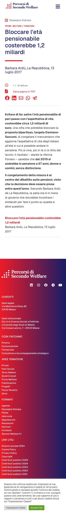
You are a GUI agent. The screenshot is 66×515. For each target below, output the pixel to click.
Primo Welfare (13, 26)
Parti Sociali (8, 368)
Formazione (8, 349)
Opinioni (6, 426)
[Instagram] (38, 285)
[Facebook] (7, 99)
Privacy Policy (9, 453)
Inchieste (7, 430)
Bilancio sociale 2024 (13, 446)
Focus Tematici (10, 390)
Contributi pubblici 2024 (15, 463)
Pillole (5, 412)
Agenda (6, 405)
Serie (4, 393)
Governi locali (9, 376)
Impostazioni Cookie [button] (15, 507)
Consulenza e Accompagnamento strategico (25, 353)
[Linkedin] (31, 285)
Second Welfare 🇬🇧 (12, 433)
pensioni (29, 26)
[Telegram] (53, 285)
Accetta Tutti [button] (36, 507)
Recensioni (7, 423)
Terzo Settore (9, 372)
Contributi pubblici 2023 (15, 467)
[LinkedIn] (14, 99)
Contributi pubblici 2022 (15, 470)
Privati (5, 365)
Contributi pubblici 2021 (15, 474)
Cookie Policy (9, 449)
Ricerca (6, 342)
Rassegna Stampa (11, 409)
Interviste (7, 416)
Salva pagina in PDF (24, 91)
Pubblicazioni (9, 383)
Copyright (7, 456)
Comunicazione (10, 346)
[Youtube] (60, 285)
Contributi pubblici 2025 (15, 460)
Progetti (6, 386)
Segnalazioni (8, 419)
